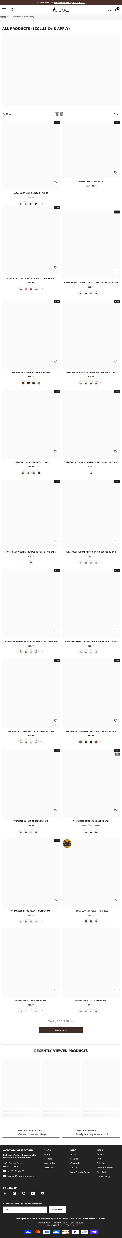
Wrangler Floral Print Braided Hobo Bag (31, 731)
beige (31, 831)
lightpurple (96, 562)
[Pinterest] (23, 1193)
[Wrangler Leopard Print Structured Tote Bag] (91, 693)
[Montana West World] (61, 69)
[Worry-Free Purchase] (91, 149)
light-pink (96, 921)
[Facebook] (4, 1193)
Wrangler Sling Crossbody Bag (31, 821)
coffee (31, 203)
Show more (61, 1030)
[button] (57, 114)
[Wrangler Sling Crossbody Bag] (31, 783)
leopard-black (31, 1010)
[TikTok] (33, 1193)
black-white (20, 1010)
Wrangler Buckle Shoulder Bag (91, 821)
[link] (21, 1111)
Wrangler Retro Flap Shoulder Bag (31, 911)
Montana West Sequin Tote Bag (91, 911)
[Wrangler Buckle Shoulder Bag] (91, 783)
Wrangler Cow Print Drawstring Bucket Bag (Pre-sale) (91, 462)
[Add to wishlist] (55, 182)
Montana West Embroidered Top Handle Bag (31, 278)
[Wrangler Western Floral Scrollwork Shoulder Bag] (91, 245)
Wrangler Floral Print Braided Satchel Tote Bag (31, 641)
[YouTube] (42, 1193)
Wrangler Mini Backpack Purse (31, 193)
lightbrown (96, 1010)
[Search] (12, 10)
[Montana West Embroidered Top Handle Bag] (31, 240)
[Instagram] (14, 1193)
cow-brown (23, 472)
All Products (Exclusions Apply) (21, 16)
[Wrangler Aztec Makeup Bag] (91, 962)
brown (20, 203)
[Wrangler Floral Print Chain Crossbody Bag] (91, 514)
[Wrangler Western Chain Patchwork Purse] (91, 334)
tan (26, 288)
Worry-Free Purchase (91, 181)
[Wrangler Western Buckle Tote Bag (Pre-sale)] (31, 514)
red (31, 288)
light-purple (36, 651)
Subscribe (57, 1209)
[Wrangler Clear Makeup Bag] (31, 962)
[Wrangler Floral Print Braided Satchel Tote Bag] (31, 603)
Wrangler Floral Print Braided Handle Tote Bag (91, 641)
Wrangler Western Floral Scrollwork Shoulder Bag (91, 283)
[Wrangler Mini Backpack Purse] (31, 155)
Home (3, 16)
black (36, 203)
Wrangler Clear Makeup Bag (31, 1001)
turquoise (36, 288)
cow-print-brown (36, 921)
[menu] (4, 10)
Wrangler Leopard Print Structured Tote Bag (91, 731)
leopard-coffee (86, 741)
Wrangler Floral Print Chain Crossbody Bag (91, 552)
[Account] (109, 9)
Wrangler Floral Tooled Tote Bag (31, 372)
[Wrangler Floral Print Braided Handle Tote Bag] (91, 603)
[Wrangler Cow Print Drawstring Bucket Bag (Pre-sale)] (91, 424)
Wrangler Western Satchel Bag (31, 462)
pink (31, 741)
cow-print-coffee (20, 921)
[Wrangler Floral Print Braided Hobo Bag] (31, 693)
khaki (26, 203)
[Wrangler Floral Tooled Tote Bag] (31, 334)
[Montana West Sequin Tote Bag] (91, 873)
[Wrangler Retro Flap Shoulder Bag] (31, 873)
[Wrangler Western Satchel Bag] (31, 424)
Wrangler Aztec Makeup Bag (91, 1001)
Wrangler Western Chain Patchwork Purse (91, 372)
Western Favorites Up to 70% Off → (69, 2)
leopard (80, 741)
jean (39, 472)
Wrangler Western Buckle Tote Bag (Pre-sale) (31, 552)
